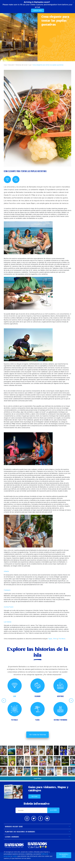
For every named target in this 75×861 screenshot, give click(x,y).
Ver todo (34, 796)
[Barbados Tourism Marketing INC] (14, 845)
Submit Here (37, 10)
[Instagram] (27, 818)
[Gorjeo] (33, 818)
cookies (14, 856)
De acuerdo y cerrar (63, 855)
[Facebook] (40, 818)
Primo (55, 638)
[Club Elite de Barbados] (37, 845)
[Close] (73, 2)
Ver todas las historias (37, 734)
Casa (5, 65)
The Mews (61, 638)
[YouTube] (47, 818)
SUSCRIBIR (53, 810)
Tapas (50, 638)
